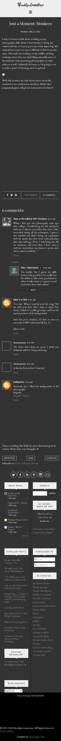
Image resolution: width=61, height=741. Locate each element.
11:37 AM (47, 268)
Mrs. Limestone (29, 267)
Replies (15, 262)
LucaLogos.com (36, 736)
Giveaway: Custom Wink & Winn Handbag (13, 639)
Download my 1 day (14, 661)
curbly (36, 621)
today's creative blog (43, 647)
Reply (15, 255)
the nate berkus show (43, 640)
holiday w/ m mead (42, 594)
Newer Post (9, 458)
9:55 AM (32, 300)
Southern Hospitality (13, 511)
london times (39, 602)
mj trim (36, 624)
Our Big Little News (14, 607)
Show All (25, 536)
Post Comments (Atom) (26, 463)
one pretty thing (41, 636)
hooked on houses (41, 598)
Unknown (18, 381)
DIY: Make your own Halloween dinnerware (15, 578)
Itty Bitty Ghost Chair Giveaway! (14, 629)
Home (30, 458)
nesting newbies (41, 632)
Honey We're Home (14, 528)
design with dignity (42, 590)
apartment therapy (41, 583)
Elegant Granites (21, 395)
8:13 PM (30, 343)
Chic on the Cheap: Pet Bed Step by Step (15, 587)
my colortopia (39, 628)
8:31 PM (30, 364)
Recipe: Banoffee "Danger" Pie (12, 561)
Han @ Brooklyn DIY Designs (30, 218)
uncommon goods (42, 651)
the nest (36, 643)
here (15, 664)
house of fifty (39, 609)
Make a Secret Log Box (15, 621)
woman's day (39, 655)
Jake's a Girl (20, 299)
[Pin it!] (16, 195)
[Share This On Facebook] (7, 195)
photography (31, 195)
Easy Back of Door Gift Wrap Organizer (15, 615)
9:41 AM (51, 219)
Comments (42, 564)
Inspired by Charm (17, 502)
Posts (39, 559)
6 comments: (49, 195)
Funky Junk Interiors (14, 494)
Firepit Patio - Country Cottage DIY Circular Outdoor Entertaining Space (15, 597)
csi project (38, 617)
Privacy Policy (7, 731)
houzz (36, 613)
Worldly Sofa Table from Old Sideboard (13, 570)
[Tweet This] (11, 195)
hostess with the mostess (44, 605)
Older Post (52, 458)
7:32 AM (29, 382)
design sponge (40, 587)
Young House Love (17, 519)
